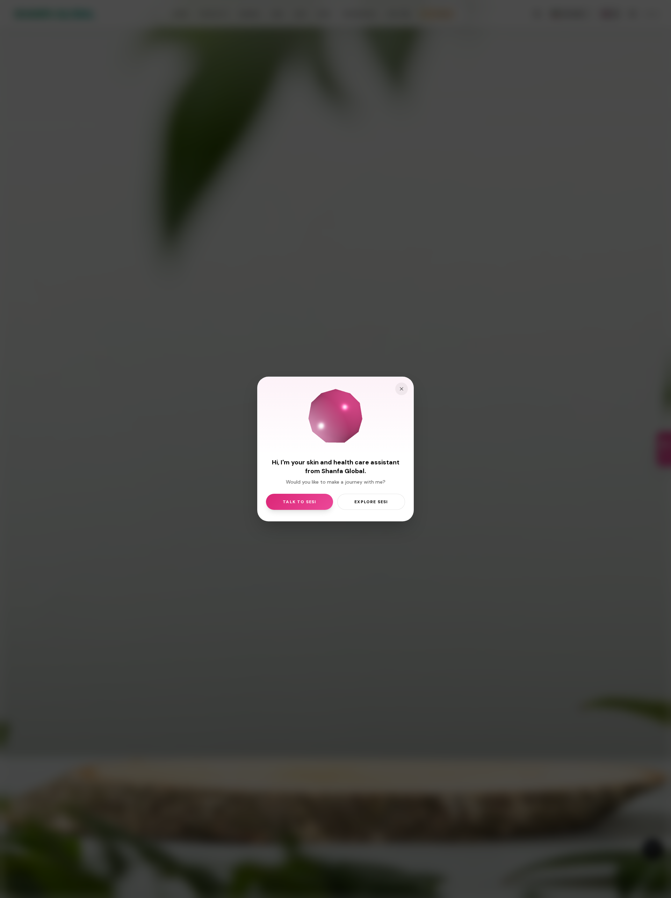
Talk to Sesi (299, 502)
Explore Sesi (371, 502)
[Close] (401, 389)
